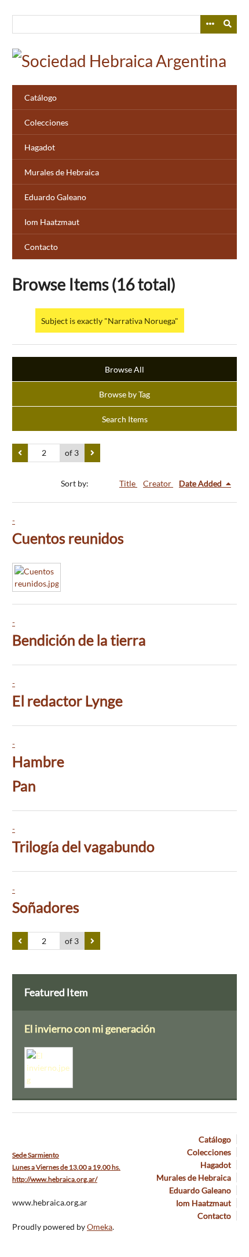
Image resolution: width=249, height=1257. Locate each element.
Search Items (125, 419)
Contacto (41, 247)
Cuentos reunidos (68, 538)
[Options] (209, 24)
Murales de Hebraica (61, 172)
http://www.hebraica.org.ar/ (54, 1179)
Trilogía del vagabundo (83, 846)
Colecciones (46, 122)
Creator (158, 483)
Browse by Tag (124, 394)
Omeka (99, 1227)
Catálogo (40, 97)
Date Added (201, 483)
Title (128, 483)
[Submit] (228, 24)
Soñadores (45, 907)
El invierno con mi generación (89, 1029)
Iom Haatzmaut (51, 222)
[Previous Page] (20, 453)
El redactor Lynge (67, 700)
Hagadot (39, 147)
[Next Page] (92, 453)
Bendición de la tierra (79, 640)
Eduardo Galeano (55, 197)
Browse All (124, 369)
